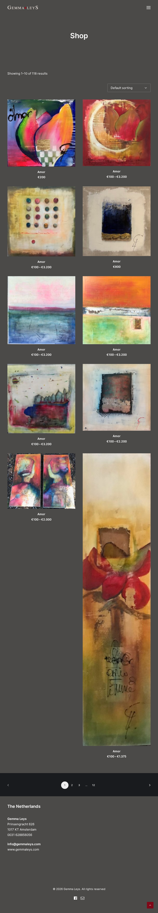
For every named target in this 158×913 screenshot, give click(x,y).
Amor (41, 172)
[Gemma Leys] (22, 8)
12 (93, 785)
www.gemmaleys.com (23, 849)
